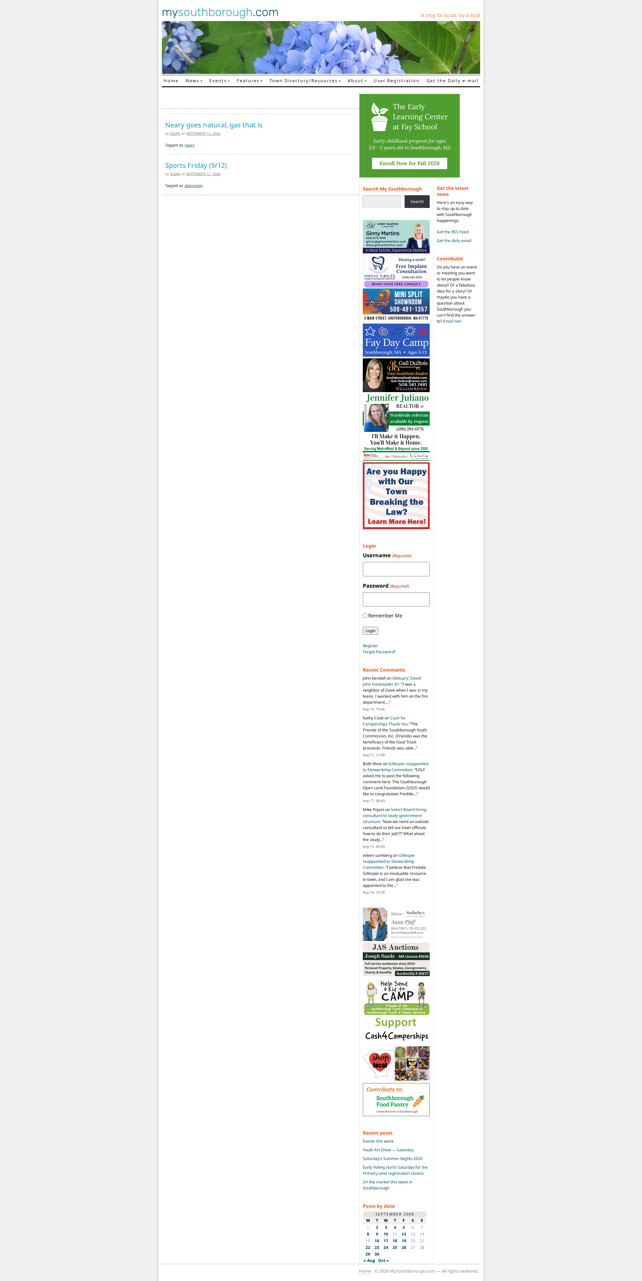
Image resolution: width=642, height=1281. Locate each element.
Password (386, 585)
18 (395, 1241)
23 (376, 1247)
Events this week (378, 1141)
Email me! (452, 321)
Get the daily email (454, 240)
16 (376, 1241)
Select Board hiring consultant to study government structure (394, 815)
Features (248, 81)
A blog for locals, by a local (450, 15)
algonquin (194, 185)
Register (370, 646)
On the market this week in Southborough (387, 1185)
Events (218, 81)
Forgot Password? (379, 652)
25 (395, 1247)
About (355, 81)
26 (404, 1247)
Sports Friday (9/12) (196, 165)
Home (171, 81)
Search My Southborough (392, 189)
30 (376, 1254)
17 (386, 1241)
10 (386, 1234)
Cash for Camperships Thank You (385, 721)
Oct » (383, 1260)
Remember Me (385, 615)
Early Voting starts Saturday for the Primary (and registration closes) (395, 1170)
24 (386, 1247)
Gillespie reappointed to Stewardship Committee (395, 767)
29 (367, 1254)
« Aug (369, 1260)
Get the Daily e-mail (452, 81)
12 (404, 1234)
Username (387, 555)
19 (404, 1241)
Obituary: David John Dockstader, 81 (392, 681)
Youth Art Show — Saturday (388, 1150)
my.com (220, 12)
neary (190, 144)
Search (417, 201)
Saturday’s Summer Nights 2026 (393, 1158)
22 (367, 1247)
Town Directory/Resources (304, 81)
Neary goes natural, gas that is (213, 125)
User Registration (396, 81)
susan (175, 133)
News (192, 81)
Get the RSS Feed (452, 232)
